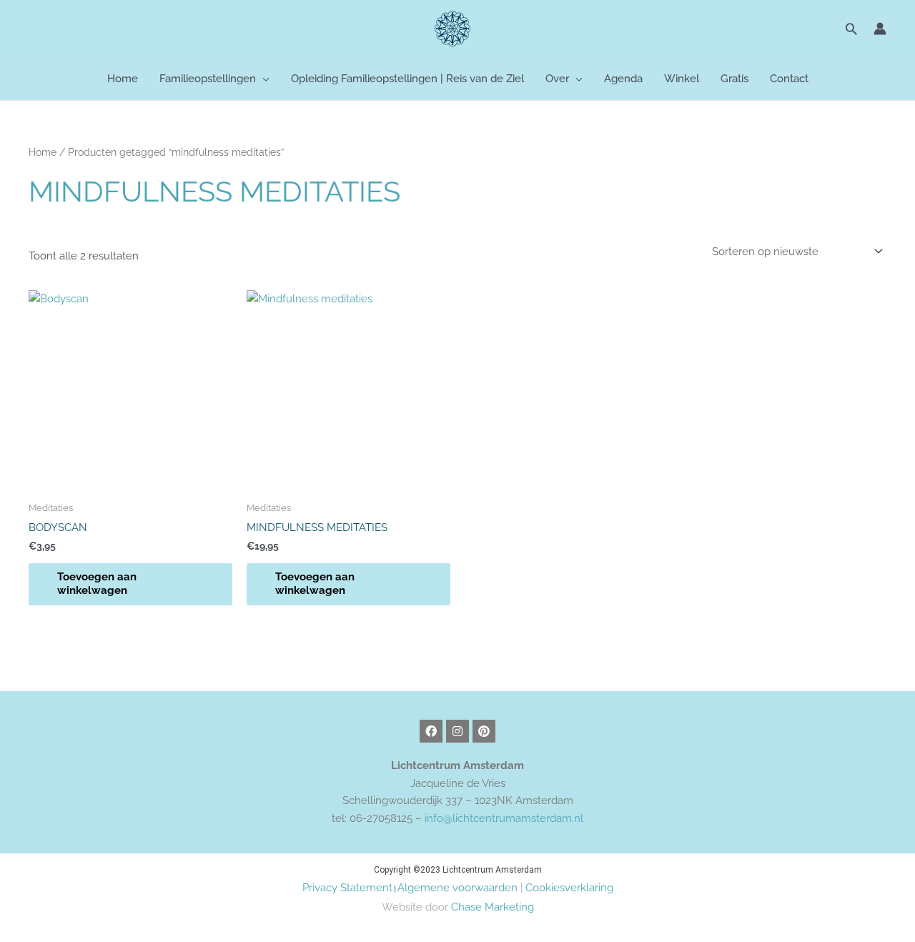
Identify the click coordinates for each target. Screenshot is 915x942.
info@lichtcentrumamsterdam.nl (504, 818)
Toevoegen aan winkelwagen (97, 584)
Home (42, 152)
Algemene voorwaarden (457, 887)
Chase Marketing (492, 907)
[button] (851, 28)
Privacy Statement (347, 887)
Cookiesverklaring (569, 887)
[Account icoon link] (880, 28)
